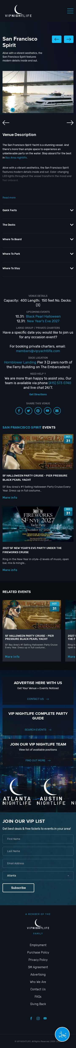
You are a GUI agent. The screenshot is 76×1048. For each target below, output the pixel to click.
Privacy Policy (38, 960)
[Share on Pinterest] (38, 410)
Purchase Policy (38, 952)
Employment (38, 945)
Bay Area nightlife (16, 157)
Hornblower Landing (20, 362)
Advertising (38, 974)
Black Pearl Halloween (43, 316)
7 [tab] (51, 110)
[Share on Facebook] (19, 410)
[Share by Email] (57, 410)
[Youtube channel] (47, 410)
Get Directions (38, 394)
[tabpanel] (38, 92)
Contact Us (35, 698)
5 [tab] (38, 110)
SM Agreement (38, 967)
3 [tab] (25, 110)
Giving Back (38, 1004)
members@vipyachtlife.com (38, 351)
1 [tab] (13, 110)
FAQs (38, 997)
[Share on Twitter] (28, 410)
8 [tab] (57, 110)
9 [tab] (63, 110)
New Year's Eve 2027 (43, 321)
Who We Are (38, 982)
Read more (9, 197)
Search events (35, 729)
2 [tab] (19, 110)
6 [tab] (44, 110)
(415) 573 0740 (60, 383)
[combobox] (38, 875)
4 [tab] (32, 110)
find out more (35, 760)
